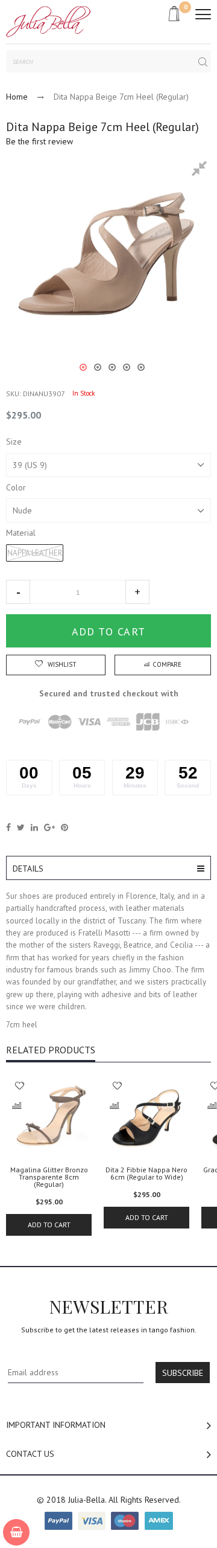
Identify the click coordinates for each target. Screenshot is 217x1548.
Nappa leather (34, 553)
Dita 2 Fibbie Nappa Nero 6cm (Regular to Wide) (146, 1173)
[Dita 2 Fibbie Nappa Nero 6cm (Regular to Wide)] (146, 1117)
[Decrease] (18, 592)
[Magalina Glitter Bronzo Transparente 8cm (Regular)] (49, 1117)
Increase (137, 592)
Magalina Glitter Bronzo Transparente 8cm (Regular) (49, 1177)
